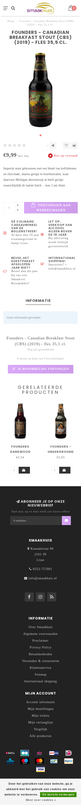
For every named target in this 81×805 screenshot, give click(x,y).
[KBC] (10, 761)
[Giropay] (54, 753)
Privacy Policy (41, 647)
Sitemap (41, 674)
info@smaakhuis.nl (43, 578)
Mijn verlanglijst (40, 722)
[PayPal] (68, 761)
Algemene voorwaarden (40, 634)
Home (11, 21)
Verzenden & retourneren (40, 661)
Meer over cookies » (41, 800)
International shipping (40, 681)
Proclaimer (40, 640)
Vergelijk (40, 729)
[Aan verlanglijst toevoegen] (66, 145)
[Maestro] (24, 761)
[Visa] (40, 769)
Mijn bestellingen (41, 709)
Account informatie (40, 702)
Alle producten (40, 736)
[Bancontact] (54, 761)
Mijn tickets (41, 715)
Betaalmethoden (40, 654)
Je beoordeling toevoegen (43, 369)
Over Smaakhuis (41, 627)
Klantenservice (41, 667)
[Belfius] (10, 753)
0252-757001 (42, 569)
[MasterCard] (39, 761)
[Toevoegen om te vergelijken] (74, 145)
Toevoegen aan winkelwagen (53, 207)
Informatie (38, 300)
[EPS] (39, 753)
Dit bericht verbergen (58, 794)
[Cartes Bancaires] (24, 753)
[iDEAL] (68, 753)
